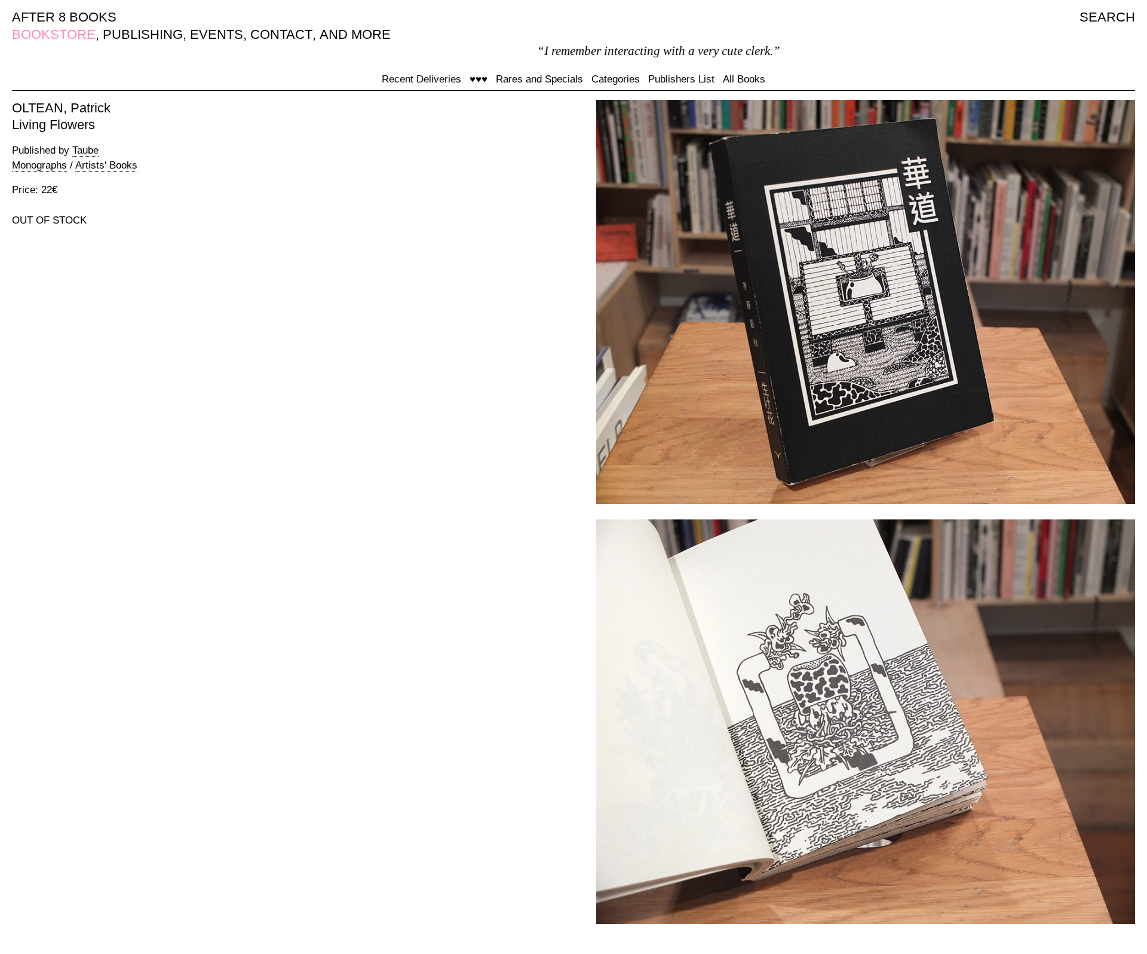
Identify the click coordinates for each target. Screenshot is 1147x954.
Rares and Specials (539, 79)
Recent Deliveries (421, 79)
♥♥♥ (478, 79)
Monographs (39, 165)
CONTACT (281, 34)
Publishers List (681, 79)
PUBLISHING (143, 34)
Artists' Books (106, 165)
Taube (85, 150)
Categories (615, 79)
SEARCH (1107, 17)
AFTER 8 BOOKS (64, 17)
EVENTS (216, 34)
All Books (744, 79)
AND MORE (355, 34)
